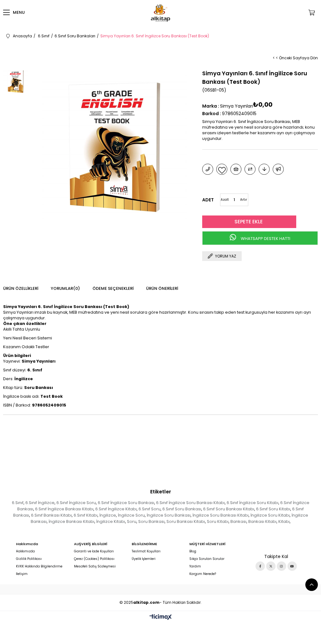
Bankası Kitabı (262, 521)
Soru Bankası (151, 521)
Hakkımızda (25, 551)
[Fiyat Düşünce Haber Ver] (264, 169)
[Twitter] (271, 566)
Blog (192, 551)
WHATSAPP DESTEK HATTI (265, 239)
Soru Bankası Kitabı (185, 521)
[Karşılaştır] (250, 169)
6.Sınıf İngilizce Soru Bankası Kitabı (190, 503)
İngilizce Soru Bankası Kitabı (220, 515)
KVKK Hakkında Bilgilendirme (39, 566)
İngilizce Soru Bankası (169, 515)
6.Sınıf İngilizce (40, 503)
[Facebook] (260, 566)
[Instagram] (281, 566)
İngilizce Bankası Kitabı (71, 521)
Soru (131, 521)
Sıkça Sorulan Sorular (206, 559)
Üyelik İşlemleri (143, 559)
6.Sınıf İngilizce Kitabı (116, 509)
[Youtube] (292, 566)
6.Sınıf (18, 503)
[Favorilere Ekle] (221, 169)
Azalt (225, 199)
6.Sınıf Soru (149, 509)
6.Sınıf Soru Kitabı (273, 509)
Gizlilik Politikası (29, 559)
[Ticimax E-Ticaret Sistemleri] (161, 617)
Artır (243, 199)
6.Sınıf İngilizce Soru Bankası (126, 503)
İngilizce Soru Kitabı (270, 515)
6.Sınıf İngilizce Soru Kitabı (252, 503)
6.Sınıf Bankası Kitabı (51, 515)
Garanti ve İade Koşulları (94, 551)
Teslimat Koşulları (146, 551)
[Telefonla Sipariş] (207, 169)
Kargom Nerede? (202, 574)
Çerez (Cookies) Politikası (94, 559)
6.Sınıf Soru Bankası (181, 509)
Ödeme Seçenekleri (113, 288)
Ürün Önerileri (162, 288)
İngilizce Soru (131, 515)
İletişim (22, 574)
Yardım (195, 566)
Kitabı (284, 521)
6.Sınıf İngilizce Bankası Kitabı (64, 509)
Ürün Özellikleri (20, 288)
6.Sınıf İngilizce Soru (76, 503)
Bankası (238, 521)
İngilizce (107, 515)
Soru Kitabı (218, 521)
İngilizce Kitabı (110, 521)
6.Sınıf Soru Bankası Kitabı (228, 509)
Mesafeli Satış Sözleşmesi (95, 566)
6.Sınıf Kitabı (85, 515)
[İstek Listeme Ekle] (235, 169)
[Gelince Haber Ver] (278, 169)
